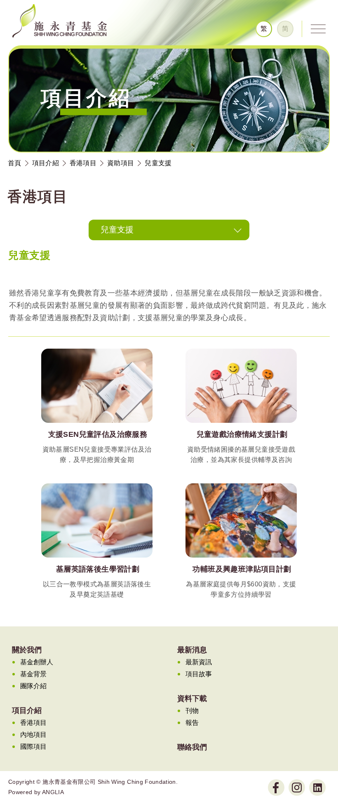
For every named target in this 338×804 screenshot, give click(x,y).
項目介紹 (45, 162)
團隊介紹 (33, 685)
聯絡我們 (192, 747)
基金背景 (33, 673)
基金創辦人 (36, 662)
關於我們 (27, 650)
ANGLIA (53, 792)
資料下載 (192, 698)
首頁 (14, 162)
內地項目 (33, 734)
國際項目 (33, 746)
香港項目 (83, 162)
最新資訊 (198, 662)
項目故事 (198, 673)
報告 (192, 722)
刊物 (192, 710)
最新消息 (192, 650)
